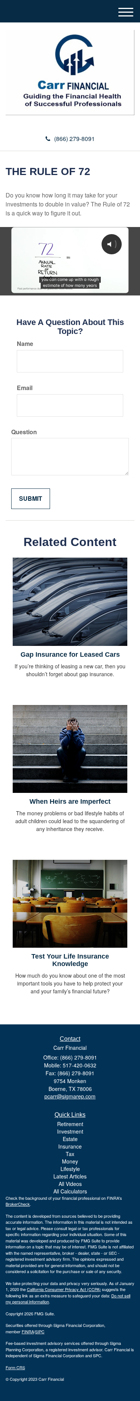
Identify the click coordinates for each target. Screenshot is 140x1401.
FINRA (28, 1331)
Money (70, 1161)
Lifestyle (70, 1168)
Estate (70, 1139)
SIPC (39, 1331)
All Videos (70, 1183)
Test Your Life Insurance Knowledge (70, 960)
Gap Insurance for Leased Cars (70, 654)
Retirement (70, 1124)
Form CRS (15, 1367)
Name (25, 344)
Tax (70, 1154)
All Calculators (70, 1191)
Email (24, 388)
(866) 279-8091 (74, 138)
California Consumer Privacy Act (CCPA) (64, 1289)
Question (24, 432)
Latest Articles (70, 1176)
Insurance (70, 1146)
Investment (70, 1131)
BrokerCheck (18, 1204)
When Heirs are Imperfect (70, 801)
